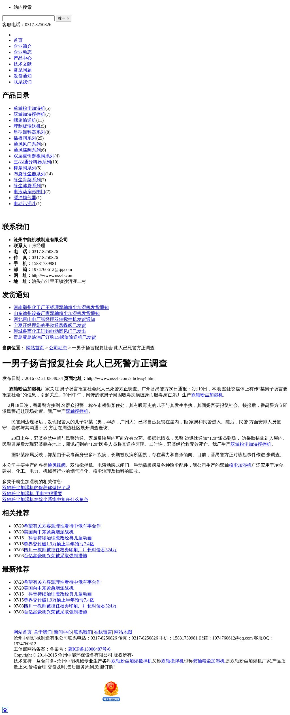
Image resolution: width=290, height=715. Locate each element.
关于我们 (43, 632)
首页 (18, 40)
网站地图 (123, 632)
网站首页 (35, 347)
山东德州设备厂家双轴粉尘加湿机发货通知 (57, 313)
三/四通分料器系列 (32, 161)
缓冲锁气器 (25, 197)
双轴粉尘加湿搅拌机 (251, 444)
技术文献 (23, 64)
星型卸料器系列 (29, 132)
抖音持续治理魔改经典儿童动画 (58, 537)
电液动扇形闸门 (29, 191)
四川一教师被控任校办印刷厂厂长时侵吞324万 (70, 549)
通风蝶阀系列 (27, 150)
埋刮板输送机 (27, 126)
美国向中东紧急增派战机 (49, 531)
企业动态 (23, 52)
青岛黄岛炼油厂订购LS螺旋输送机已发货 (55, 337)
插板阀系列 (25, 138)
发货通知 (23, 75)
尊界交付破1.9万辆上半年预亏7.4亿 (59, 543)
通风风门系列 (27, 144)
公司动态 (58, 347)
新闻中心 (63, 632)
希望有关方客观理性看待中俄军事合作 (62, 525)
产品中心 (23, 58)
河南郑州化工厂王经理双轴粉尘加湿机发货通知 (61, 307)
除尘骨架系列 (27, 179)
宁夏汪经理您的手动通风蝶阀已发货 (50, 325)
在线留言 (103, 632)
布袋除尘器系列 (29, 173)
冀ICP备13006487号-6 (89, 649)
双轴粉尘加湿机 (207, 394)
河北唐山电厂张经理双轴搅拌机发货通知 (54, 319)
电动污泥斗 (25, 203)
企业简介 (23, 46)
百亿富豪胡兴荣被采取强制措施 (55, 555)
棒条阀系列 (25, 167)
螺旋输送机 (25, 120)
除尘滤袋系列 (27, 185)
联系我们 (23, 81)
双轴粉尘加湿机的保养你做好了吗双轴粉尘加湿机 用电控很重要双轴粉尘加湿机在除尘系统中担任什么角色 (45, 493)
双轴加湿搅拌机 (29, 114)
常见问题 (23, 70)
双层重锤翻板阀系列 (34, 155)
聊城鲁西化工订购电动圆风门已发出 (50, 331)
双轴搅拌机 (77, 411)
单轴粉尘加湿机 (29, 108)
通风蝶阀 (57, 465)
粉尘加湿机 (240, 465)
